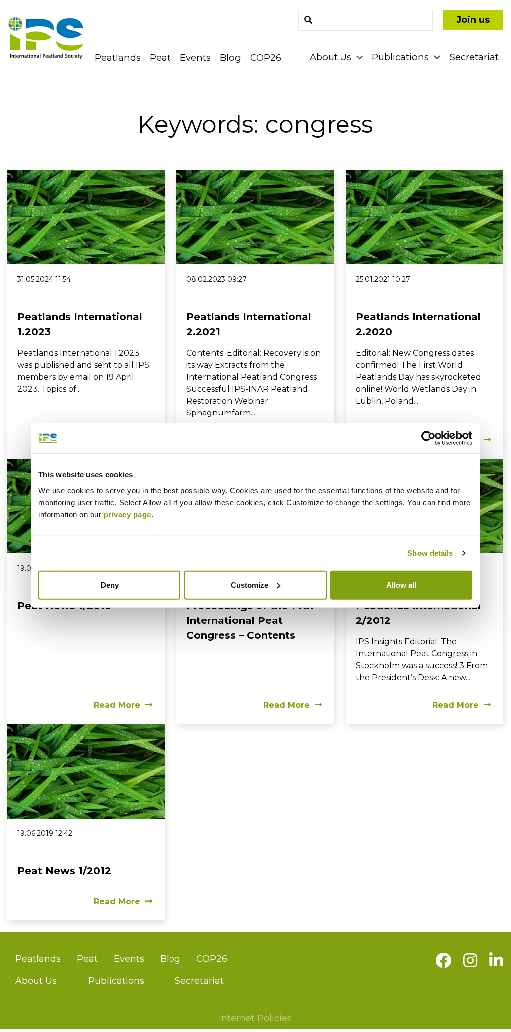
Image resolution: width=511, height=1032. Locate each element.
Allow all (401, 584)
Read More (117, 705)
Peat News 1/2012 (64, 871)
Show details (430, 553)
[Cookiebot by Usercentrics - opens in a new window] (428, 438)
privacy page (127, 514)
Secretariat (474, 57)
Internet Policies (255, 1018)
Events (195, 57)
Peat (160, 57)
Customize (249, 584)
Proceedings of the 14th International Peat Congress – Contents (249, 620)
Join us (473, 19)
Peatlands (118, 57)
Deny (110, 584)
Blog (230, 57)
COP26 (265, 57)
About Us (332, 57)
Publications (401, 57)
